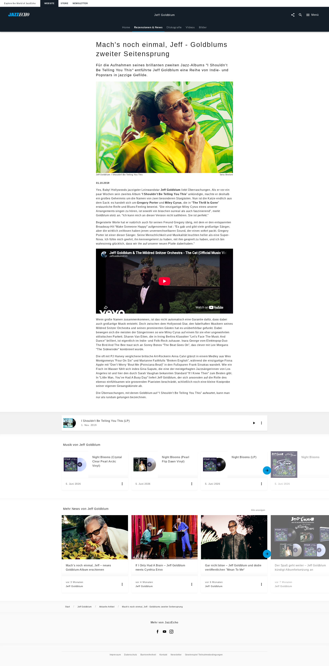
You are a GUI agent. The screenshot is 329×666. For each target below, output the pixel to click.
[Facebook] (157, 631)
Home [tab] (126, 27)
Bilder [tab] (203, 27)
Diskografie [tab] (174, 27)
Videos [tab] (190, 27)
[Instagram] (171, 631)
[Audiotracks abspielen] (254, 423)
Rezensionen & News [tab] (148, 27)
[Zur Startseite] (79, 16)
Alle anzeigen (258, 510)
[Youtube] (164, 631)
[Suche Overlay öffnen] (300, 14)
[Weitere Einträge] (267, 470)
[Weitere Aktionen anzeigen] (261, 423)
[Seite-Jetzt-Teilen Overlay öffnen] (292, 14)
